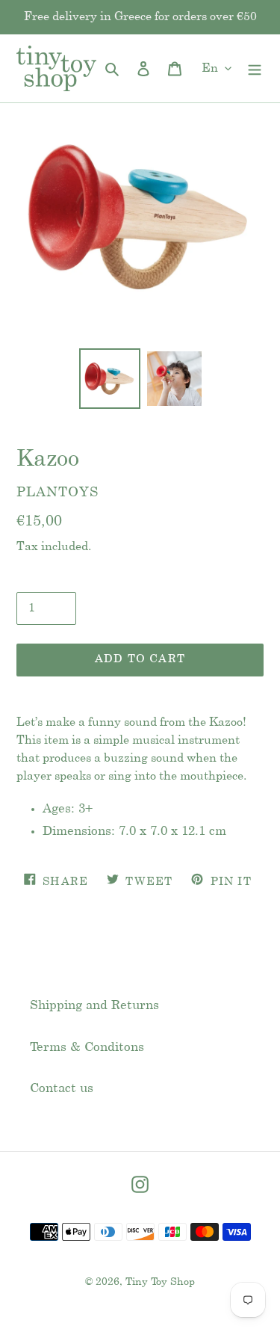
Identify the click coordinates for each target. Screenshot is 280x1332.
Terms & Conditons (87, 1047)
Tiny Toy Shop (160, 1282)
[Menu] (254, 69)
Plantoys (57, 493)
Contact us (61, 1088)
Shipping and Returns (94, 1005)
